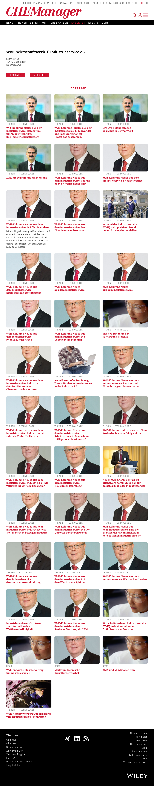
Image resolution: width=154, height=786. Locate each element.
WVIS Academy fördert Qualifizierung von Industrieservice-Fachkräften (28, 715)
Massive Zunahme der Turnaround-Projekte (116, 335)
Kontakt (15, 74)
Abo (145, 747)
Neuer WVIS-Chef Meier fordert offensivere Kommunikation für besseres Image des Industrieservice (124, 483)
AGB (145, 758)
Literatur (38, 22)
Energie (96, 3)
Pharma (37, 3)
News (9, 22)
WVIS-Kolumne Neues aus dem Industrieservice (69, 288)
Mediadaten (139, 743)
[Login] (140, 15)
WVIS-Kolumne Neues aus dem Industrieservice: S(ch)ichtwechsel (123, 179)
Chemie (27, 3)
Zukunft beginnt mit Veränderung (26, 177)
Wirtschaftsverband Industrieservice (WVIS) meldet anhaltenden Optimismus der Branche (124, 626)
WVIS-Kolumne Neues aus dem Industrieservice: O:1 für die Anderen (28, 226)
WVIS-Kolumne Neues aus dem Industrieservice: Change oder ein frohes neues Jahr (72, 180)
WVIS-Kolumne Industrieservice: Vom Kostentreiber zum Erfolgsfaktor (125, 431)
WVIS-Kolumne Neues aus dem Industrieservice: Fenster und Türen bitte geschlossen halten (121, 383)
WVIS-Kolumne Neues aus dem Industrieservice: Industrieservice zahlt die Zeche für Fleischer (26, 433)
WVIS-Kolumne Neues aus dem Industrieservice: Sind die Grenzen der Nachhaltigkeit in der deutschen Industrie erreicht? (123, 531)
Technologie (82, 3)
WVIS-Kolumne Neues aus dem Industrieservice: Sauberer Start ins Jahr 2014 (71, 626)
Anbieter (78, 22)
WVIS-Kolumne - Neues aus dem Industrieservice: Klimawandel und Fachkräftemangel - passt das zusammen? (73, 132)
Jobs (105, 22)
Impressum (140, 751)
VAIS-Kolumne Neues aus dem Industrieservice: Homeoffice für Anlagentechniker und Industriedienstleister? (24, 132)
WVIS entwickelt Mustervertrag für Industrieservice (24, 671)
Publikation (58, 22)
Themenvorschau (135, 762)
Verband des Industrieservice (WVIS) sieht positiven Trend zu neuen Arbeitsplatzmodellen (121, 227)
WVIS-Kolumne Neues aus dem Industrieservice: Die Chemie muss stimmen (69, 336)
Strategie (50, 3)
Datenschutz (138, 754)
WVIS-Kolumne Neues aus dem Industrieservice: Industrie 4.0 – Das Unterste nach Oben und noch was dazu (24, 385)
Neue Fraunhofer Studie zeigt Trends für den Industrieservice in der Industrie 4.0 (73, 383)
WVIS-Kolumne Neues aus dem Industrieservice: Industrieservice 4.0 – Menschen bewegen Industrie (26, 529)
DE (141, 3)
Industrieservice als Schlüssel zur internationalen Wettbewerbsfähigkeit (23, 626)
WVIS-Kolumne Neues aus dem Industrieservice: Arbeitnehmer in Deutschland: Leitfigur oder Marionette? (72, 434)
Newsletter (139, 733)
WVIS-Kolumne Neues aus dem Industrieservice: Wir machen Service (125, 578)
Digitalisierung (113, 3)
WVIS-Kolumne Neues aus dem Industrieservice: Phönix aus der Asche (21, 336)
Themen (21, 22)
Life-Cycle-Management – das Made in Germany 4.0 (118, 129)
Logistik (131, 3)
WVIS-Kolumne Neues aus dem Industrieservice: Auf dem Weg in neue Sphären (70, 579)
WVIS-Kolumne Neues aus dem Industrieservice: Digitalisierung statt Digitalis (23, 290)
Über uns (141, 740)
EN (146, 3)
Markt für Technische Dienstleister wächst (67, 671)
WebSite (39, 74)
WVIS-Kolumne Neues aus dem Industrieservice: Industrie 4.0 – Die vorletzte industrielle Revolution (27, 483)
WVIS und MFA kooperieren (119, 670)
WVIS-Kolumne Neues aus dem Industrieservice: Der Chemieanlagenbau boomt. (70, 227)
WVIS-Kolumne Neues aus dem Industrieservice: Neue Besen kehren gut (69, 483)
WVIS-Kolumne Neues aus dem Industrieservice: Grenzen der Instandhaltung (23, 579)
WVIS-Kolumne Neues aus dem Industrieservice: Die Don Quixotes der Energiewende (72, 529)
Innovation (65, 3)
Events (93, 22)
